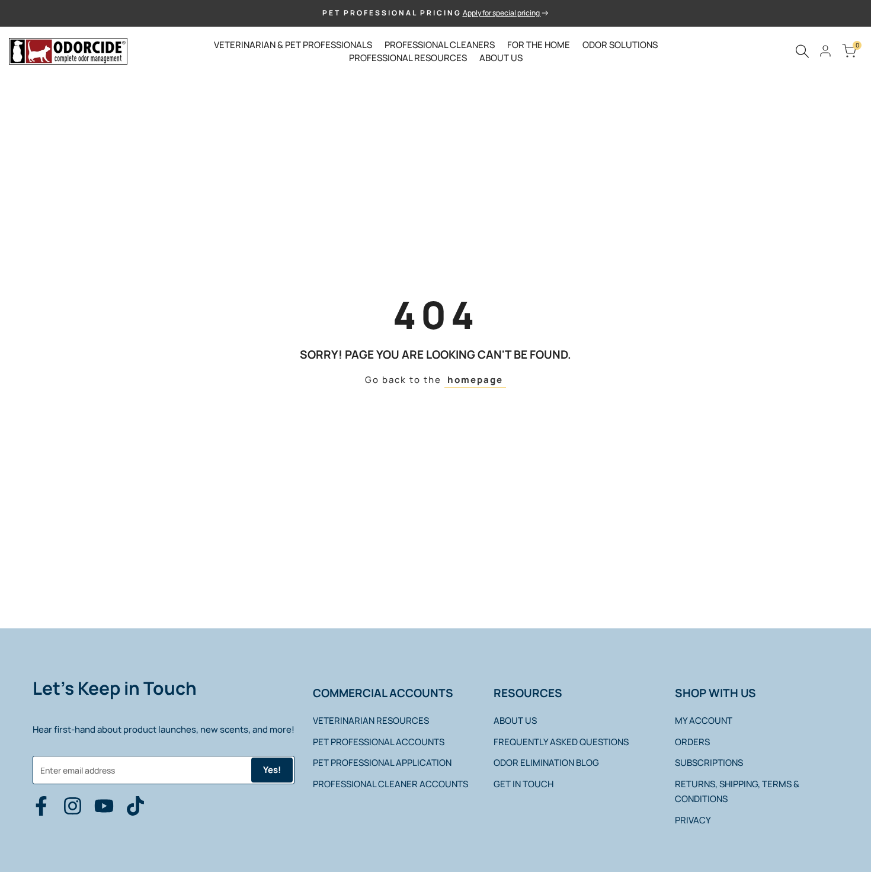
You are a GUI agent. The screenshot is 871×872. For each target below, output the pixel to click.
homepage (475, 379)
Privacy (693, 820)
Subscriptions (709, 762)
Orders (692, 742)
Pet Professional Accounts (378, 742)
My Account (703, 720)
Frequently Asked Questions (561, 742)
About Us (515, 720)
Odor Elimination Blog (546, 762)
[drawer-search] (802, 51)
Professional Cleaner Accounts (390, 784)
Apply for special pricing (502, 13)
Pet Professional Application (382, 762)
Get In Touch (523, 784)
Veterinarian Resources (371, 720)
